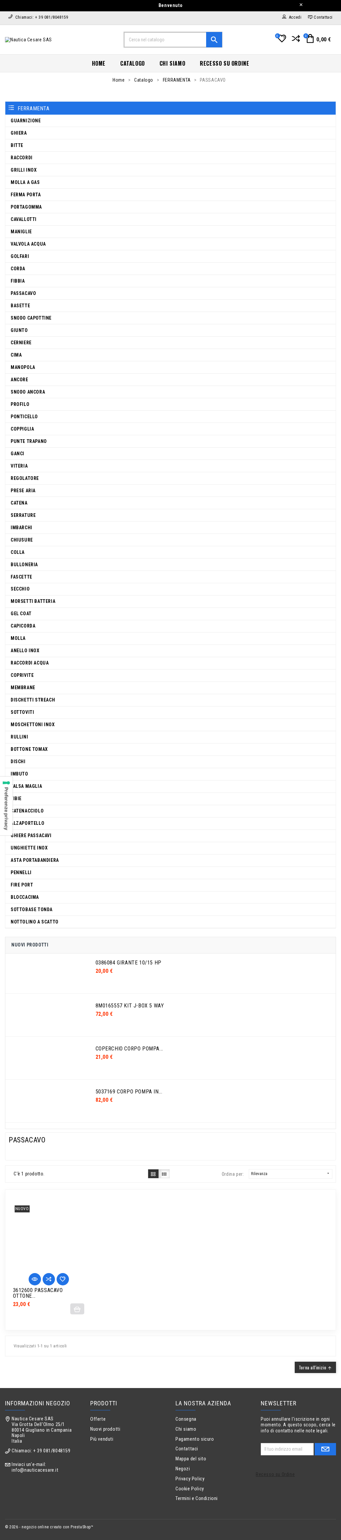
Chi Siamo (172, 63)
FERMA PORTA (26, 194)
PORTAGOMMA (26, 207)
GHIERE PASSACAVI (31, 835)
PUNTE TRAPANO (29, 441)
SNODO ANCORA (28, 392)
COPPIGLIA (22, 429)
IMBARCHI (21, 527)
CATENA (19, 503)
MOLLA (18, 638)
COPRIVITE (22, 675)
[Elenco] (164, 1173)
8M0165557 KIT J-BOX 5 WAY (130, 1005)
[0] (281, 41)
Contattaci (186, 1449)
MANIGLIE (21, 231)
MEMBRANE (23, 687)
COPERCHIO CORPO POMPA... (129, 1048)
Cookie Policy (189, 1489)
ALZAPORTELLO (27, 823)
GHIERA (19, 133)
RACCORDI (22, 157)
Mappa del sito (190, 1459)
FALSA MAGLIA (26, 786)
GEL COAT (21, 613)
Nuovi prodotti (105, 1429)
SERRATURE (23, 515)
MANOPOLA (23, 367)
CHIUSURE (22, 540)
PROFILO (20, 404)
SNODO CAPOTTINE (31, 318)
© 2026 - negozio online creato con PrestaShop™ (49, 1527)
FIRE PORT (22, 884)
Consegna (185, 1419)
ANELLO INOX (25, 650)
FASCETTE (21, 577)
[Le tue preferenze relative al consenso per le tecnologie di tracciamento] (6, 805)
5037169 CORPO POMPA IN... (129, 1091)
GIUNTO (19, 330)
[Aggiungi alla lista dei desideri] (63, 1279)
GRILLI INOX (24, 170)
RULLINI (19, 737)
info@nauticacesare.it (35, 1470)
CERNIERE (21, 342)
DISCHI (18, 761)
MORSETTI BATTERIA (33, 601)
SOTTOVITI (22, 712)
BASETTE (20, 305)
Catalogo (132, 63)
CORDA (18, 268)
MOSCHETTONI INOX (33, 724)
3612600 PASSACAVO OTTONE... (38, 1293)
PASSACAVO (23, 293)
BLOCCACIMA (25, 897)
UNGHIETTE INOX (29, 847)
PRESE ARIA (23, 490)
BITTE (17, 145)
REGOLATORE (25, 478)
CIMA (16, 355)
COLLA (18, 552)
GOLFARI (20, 256)
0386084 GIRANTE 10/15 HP (129, 962)
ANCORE (19, 379)
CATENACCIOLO (27, 810)
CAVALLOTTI (24, 219)
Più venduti (102, 1439)
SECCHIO (20, 589)
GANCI (17, 453)
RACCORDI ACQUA (30, 663)
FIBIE (16, 798)
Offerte (98, 1419)
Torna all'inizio (315, 1367)
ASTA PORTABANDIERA (35, 860)
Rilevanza (290, 1173)
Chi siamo (185, 1429)
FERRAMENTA (34, 108)
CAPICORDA (23, 626)
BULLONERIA (24, 564)
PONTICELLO (24, 416)
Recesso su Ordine (224, 63)
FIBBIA (18, 281)
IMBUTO (19, 773)
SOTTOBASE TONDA (32, 909)
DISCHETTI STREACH (33, 700)
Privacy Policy (189, 1479)
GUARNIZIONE (26, 120)
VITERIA (19, 466)
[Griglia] (153, 1173)
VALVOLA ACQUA (28, 244)
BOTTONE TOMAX (29, 749)
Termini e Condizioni (196, 1498)
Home (99, 63)
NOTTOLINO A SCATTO (35, 921)
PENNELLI (21, 872)
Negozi (182, 1469)
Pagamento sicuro (194, 1439)
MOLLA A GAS (25, 182)
